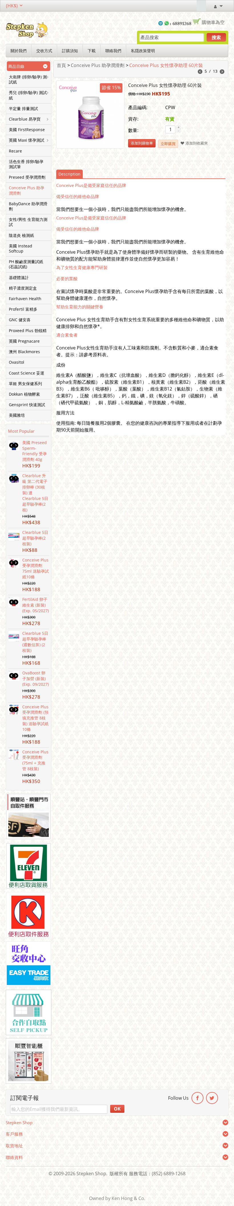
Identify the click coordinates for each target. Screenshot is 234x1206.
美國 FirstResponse (27, 129)
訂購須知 (70, 50)
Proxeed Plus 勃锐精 (28, 330)
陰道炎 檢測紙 (21, 235)
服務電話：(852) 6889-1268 (157, 1173)
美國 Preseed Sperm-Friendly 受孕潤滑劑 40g (34, 451)
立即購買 (168, 143)
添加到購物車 (142, 143)
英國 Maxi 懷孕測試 (26, 140)
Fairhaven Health (25, 298)
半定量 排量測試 (23, 108)
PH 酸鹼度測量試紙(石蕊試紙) (26, 264)
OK (117, 1109)
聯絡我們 (113, 50)
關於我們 (19, 50)
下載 (92, 50)
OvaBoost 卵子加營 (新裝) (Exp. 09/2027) (35, 678)
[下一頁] (222, 72)
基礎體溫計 (19, 277)
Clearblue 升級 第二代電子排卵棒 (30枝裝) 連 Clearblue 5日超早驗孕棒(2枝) (35, 493)
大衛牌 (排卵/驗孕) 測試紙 (28, 79)
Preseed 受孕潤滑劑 (27, 177)
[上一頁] (200, 72)
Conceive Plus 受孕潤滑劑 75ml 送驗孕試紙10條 (35, 568)
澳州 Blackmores (24, 351)
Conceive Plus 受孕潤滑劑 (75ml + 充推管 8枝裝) (35, 760)
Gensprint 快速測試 (27, 404)
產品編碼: (138, 107)
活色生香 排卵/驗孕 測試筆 (26, 164)
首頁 (61, 65)
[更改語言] (192, 5)
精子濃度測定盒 (23, 288)
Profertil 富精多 (23, 309)
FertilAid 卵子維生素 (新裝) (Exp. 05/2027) (35, 605)
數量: (133, 130)
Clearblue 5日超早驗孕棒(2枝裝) (35, 538)
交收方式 (44, 50)
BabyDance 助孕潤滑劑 (28, 206)
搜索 (216, 37)
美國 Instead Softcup (20, 248)
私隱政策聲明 (143, 50)
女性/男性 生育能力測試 (28, 222)
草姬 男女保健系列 (25, 383)
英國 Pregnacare (24, 341)
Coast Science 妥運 (26, 373)
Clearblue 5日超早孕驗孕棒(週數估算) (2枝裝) (35, 642)
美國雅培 (17, 415)
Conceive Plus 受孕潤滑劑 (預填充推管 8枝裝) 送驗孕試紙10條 (35, 718)
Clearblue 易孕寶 (25, 119)
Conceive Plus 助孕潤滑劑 (26, 190)
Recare (15, 151)
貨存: (133, 119)
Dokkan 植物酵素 (24, 394)
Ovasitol (16, 362)
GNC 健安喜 (20, 319)
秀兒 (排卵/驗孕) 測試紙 (28, 95)
